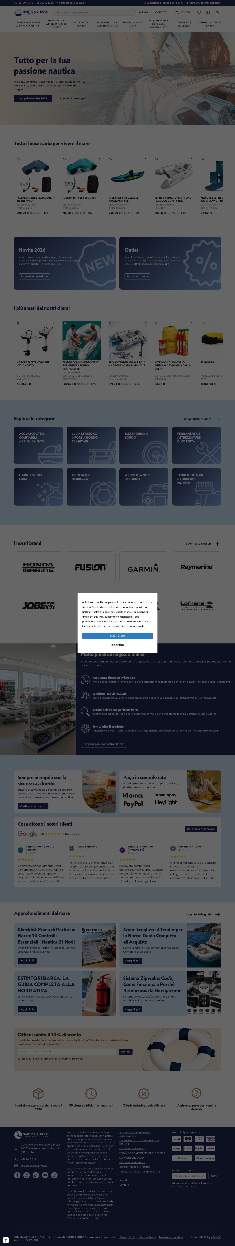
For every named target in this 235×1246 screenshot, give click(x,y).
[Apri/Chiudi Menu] (6, 1240)
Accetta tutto (117, 636)
